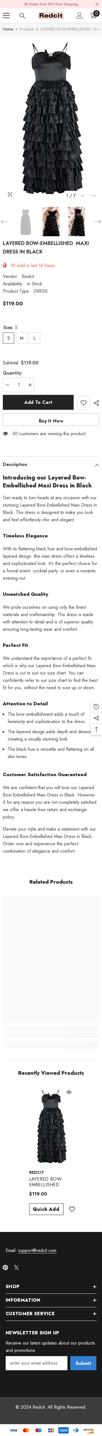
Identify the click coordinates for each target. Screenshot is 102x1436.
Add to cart (38, 402)
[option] (51, 118)
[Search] (22, 15)
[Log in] (79, 15)
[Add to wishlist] (83, 403)
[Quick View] (69, 1092)
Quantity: (12, 373)
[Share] (95, 403)
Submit (83, 1363)
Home (8, 29)
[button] (83, 196)
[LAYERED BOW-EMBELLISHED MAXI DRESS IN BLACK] (51, 1127)
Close (97, 4)
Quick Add (46, 1209)
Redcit (28, 276)
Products (27, 29)
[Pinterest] (5, 1267)
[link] (51, 1035)
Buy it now (51, 421)
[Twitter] (16, 1267)
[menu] (6, 15)
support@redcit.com (37, 1250)
